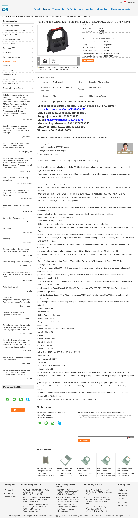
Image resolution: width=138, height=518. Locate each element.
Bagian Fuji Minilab (10, 35)
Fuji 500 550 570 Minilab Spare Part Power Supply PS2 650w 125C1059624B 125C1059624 (99, 509)
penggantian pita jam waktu (54, 399)
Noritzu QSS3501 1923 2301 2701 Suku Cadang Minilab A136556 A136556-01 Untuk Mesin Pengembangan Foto (35, 508)
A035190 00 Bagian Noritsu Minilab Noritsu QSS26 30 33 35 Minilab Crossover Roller (68, 500)
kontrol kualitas (86, 9)
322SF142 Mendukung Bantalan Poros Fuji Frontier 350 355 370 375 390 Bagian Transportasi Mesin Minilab (99, 501)
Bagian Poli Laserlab (10, 79)
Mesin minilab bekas (10, 84)
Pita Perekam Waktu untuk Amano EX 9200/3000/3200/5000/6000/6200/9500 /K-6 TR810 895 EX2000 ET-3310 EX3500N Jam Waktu (126, 474)
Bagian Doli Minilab (10, 44)
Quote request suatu (120, 9)
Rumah (37, 9)
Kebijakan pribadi (14, 516)
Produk (46, 9)
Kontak (90, 61)
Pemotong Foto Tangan (11, 57)
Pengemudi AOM (9, 48)
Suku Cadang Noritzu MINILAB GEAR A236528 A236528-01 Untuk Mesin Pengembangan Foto (36, 500)
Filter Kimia (7, 66)
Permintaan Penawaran (123, 494)
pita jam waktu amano (73, 399)
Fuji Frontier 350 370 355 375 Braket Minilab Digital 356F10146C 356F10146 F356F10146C (36, 492)
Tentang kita (58, 9)
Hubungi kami (102, 9)
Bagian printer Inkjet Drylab (13, 88)
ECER (128, 516)
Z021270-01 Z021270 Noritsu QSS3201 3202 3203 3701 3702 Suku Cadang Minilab (68, 492)
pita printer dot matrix (89, 399)
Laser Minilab (8, 52)
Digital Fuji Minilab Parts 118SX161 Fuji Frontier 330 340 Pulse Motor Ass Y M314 (99, 492)
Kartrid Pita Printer (9, 75)
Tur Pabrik (71, 9)
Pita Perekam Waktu (25, 16)
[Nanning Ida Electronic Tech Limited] (122, 2)
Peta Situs (123, 502)
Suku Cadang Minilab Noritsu (14, 30)
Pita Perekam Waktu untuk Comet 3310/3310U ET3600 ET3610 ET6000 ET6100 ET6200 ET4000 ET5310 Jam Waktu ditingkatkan (85, 475)
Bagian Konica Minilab (11, 39)
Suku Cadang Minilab (11, 26)
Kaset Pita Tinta (9, 70)
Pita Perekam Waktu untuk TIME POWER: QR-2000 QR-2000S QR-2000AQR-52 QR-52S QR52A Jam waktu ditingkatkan (65, 474)
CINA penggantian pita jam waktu (34, 516)
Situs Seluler (125, 506)
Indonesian (131, 2)
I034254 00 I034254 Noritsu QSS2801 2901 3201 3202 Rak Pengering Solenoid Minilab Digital (67, 508)
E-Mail (121, 499)
